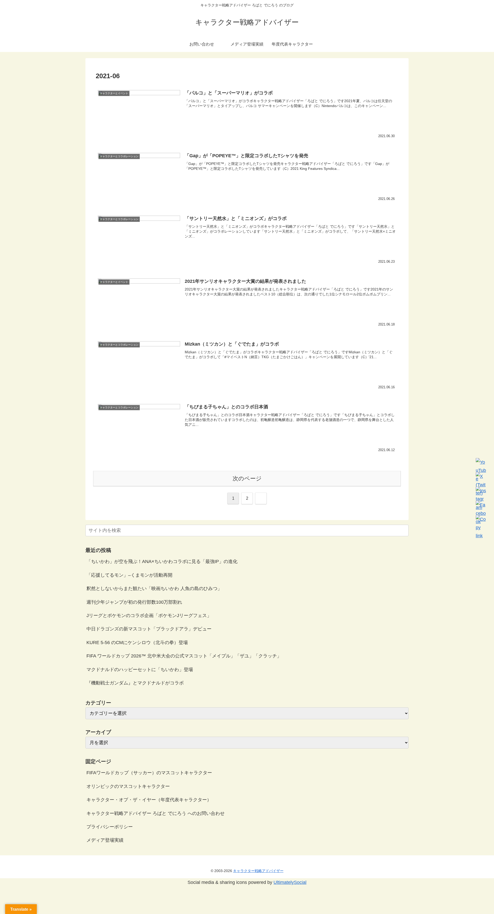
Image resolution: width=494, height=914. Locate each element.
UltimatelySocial (290, 882)
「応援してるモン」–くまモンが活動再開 (129, 575)
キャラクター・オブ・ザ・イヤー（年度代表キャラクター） (148, 799)
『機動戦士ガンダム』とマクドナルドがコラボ (135, 683)
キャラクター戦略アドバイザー (258, 871)
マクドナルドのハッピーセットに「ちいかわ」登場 (139, 669)
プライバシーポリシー (109, 826)
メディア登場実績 (104, 840)
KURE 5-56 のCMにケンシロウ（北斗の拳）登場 (137, 642)
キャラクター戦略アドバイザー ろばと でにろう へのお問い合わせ (155, 813)
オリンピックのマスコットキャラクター (128, 786)
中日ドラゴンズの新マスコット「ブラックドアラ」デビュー (148, 628)
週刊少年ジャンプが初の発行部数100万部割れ (134, 602)
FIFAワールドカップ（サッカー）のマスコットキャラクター (149, 772)
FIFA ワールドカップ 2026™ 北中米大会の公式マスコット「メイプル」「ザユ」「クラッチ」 (183, 655)
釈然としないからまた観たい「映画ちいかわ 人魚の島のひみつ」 (154, 588)
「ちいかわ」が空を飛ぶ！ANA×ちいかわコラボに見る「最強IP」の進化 (161, 561)
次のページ (247, 478)
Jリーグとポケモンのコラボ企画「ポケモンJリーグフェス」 (148, 615)
